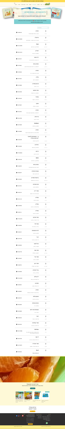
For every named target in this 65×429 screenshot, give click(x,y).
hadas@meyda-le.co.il (46, 419)
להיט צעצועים (35, 230)
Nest (37, 44)
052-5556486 (48, 420)
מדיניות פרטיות (39, 417)
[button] (15, 3)
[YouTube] (22, 416)
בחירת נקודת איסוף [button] (39, 415)
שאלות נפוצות (39, 416)
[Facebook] (16, 416)
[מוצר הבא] (14, 395)
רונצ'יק (37, 51)
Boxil (37, 350)
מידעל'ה (37, 37)
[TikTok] (20, 416)
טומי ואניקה (36, 217)
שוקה (37, 103)
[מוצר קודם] (50, 395)
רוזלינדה (37, 145)
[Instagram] (18, 416)
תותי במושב (36, 90)
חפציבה (37, 283)
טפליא (37, 197)
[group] (32, 397)
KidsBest (36, 123)
